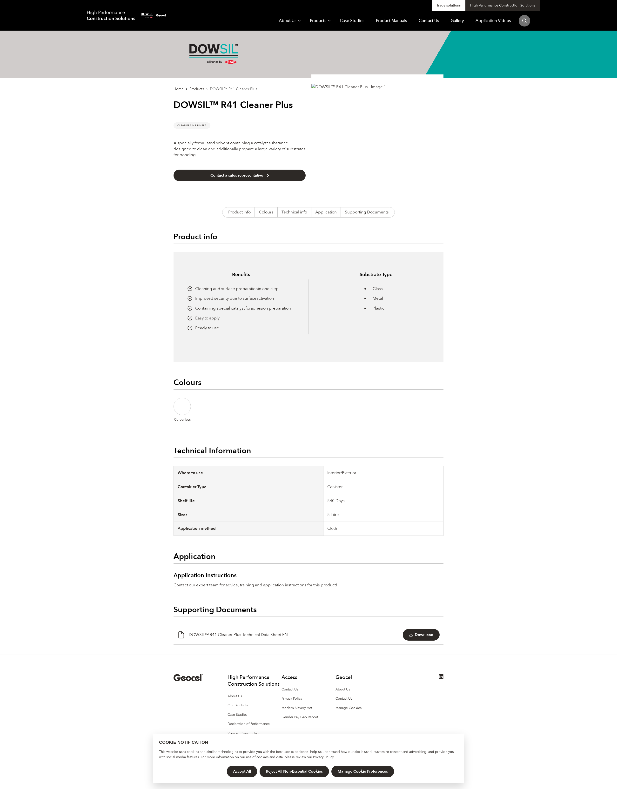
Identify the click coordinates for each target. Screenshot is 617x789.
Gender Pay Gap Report (300, 717)
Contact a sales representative (236, 175)
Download (424, 634)
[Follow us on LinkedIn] (441, 678)
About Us (287, 20)
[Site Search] (524, 21)
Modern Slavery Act (297, 708)
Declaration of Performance (249, 724)
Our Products (238, 705)
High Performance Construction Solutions (502, 5)
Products (318, 20)
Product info (239, 212)
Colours (266, 212)
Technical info (294, 212)
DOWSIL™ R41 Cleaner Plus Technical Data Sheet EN (238, 634)
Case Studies (352, 20)
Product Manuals (391, 20)
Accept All (242, 771)
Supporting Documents (367, 212)
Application (326, 212)
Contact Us (429, 20)
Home (179, 88)
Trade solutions (448, 5)
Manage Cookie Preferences (363, 771)
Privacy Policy (323, 757)
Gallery (457, 20)
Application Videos (493, 20)
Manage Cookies (348, 708)
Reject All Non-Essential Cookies (294, 771)
